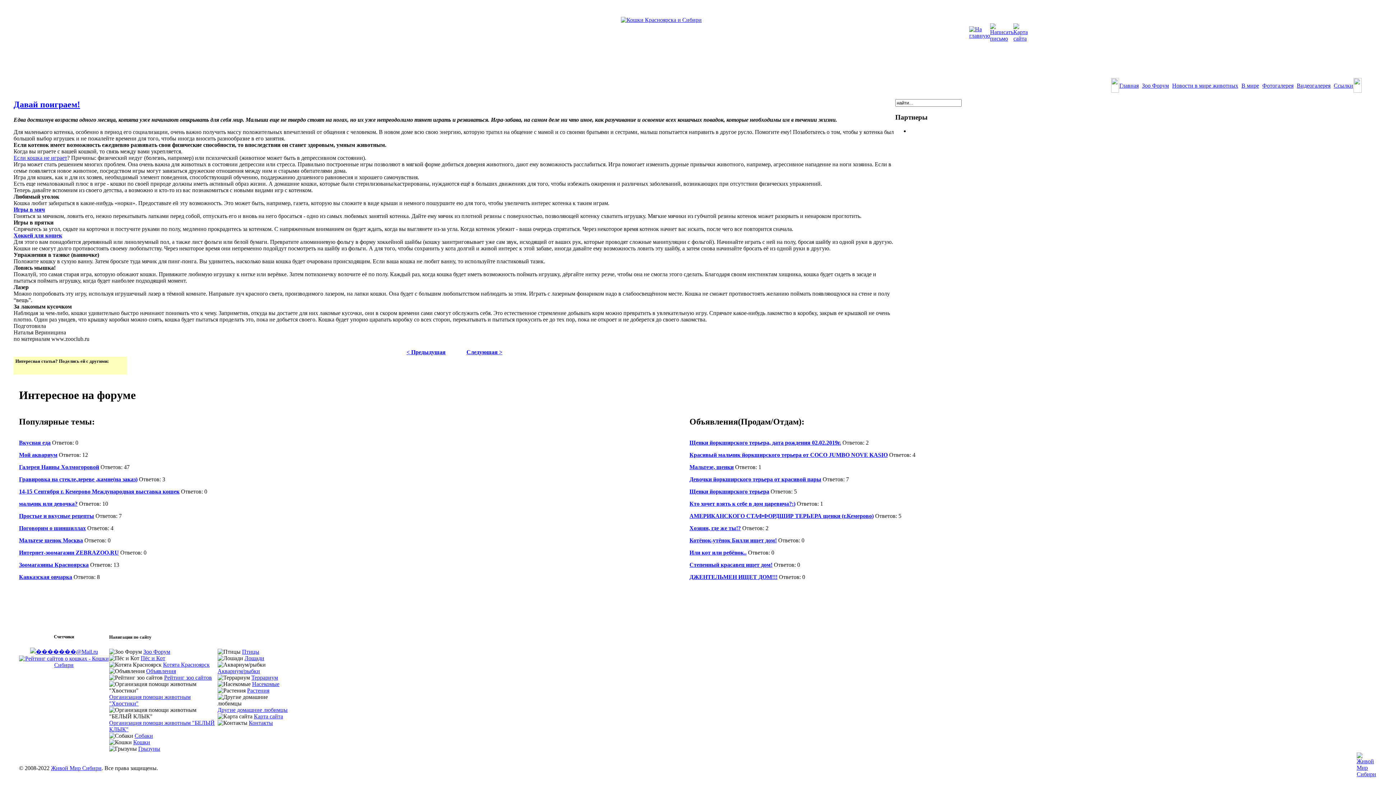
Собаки (144, 736)
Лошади (254, 658)
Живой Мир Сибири (76, 768)
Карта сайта (268, 716)
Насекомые (265, 684)
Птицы (250, 652)
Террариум (264, 678)
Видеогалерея (1314, 86)
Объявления (161, 671)
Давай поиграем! (47, 104)
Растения (258, 691)
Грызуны (149, 749)
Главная (1129, 86)
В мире (1250, 86)
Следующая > (484, 352)
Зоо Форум (1155, 86)
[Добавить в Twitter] (21, 368)
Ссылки (1343, 86)
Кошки (141, 742)
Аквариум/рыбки (239, 671)
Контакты (261, 723)
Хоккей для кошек (38, 235)
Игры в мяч (29, 210)
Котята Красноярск (186, 665)
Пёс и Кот (153, 658)
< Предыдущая (426, 352)
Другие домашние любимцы (253, 710)
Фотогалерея (1278, 86)
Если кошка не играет (40, 158)
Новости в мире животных (1205, 86)
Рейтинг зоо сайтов (188, 678)
